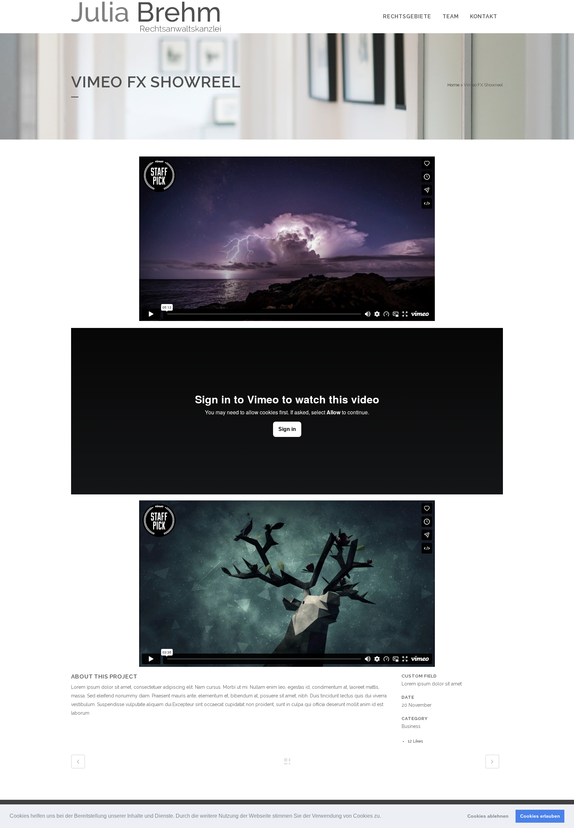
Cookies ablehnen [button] (488, 816)
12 (415, 741)
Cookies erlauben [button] (540, 816)
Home (453, 84)
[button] (383, 817)
